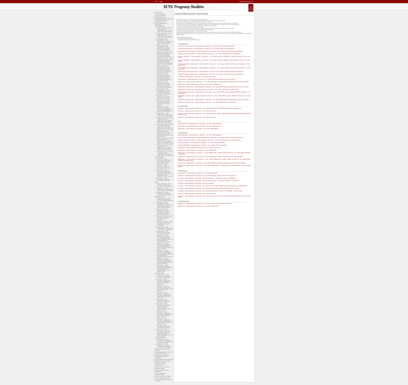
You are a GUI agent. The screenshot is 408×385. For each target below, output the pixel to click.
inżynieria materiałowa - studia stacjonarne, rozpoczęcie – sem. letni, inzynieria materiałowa (164, 217)
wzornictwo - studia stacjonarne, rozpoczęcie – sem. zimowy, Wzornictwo (164, 167)
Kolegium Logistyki (160, 368)
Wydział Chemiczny (160, 21)
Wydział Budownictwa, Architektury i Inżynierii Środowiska (164, 352)
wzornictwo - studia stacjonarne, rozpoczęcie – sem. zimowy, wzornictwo (164, 179)
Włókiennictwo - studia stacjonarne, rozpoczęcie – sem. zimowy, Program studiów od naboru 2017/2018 (165, 341)
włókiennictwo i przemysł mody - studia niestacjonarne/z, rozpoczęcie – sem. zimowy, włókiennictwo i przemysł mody (165, 126)
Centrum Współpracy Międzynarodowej (160, 374)
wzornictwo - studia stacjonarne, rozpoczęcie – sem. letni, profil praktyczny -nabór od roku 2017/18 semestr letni (164, 281)
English (161, 1)
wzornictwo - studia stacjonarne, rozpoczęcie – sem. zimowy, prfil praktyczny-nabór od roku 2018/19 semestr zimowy (165, 314)
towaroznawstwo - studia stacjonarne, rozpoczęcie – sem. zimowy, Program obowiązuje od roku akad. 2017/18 (164, 102)
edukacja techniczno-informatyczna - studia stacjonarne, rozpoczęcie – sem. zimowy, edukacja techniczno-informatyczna (164, 48)
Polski (156, 1)
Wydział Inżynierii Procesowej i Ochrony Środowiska (163, 361)
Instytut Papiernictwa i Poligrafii (163, 376)
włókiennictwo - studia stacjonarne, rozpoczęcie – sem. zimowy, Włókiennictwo (164, 193)
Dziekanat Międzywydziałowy (162, 378)
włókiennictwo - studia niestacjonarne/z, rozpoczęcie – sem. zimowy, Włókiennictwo (165, 189)
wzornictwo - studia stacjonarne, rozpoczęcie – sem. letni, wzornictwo (164, 301)
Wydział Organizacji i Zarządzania (164, 359)
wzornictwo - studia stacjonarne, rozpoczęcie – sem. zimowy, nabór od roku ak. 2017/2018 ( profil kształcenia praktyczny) (164, 161)
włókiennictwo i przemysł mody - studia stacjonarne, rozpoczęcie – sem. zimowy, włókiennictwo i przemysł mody (165, 153)
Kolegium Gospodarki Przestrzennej (160, 364)
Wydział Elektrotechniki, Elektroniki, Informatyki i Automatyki (164, 19)
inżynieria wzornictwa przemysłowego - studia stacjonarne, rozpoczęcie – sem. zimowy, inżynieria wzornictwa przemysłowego (164, 84)
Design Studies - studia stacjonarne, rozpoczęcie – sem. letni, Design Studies (164, 276)
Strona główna (158, 12)
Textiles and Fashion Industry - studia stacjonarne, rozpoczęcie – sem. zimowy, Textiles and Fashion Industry (165, 29)
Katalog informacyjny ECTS (246, 1)
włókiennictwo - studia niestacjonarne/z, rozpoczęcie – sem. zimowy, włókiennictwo (164, 115)
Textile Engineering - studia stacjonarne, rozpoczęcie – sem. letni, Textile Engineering (164, 185)
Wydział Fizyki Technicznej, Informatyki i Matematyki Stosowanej (162, 356)
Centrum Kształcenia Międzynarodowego (160, 14)
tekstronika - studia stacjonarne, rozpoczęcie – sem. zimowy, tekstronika (164, 97)
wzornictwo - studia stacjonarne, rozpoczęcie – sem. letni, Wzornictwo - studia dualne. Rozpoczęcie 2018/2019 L (165, 288)
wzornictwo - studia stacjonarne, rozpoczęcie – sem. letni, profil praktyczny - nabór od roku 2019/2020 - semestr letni (164, 295)
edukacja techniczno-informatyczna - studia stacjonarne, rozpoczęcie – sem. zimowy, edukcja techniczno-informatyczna (164, 211)
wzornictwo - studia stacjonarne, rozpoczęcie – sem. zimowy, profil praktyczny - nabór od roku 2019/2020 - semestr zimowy (165, 321)
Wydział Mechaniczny (160, 17)
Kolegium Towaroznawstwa (162, 366)
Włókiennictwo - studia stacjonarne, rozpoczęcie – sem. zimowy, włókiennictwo (164, 346)
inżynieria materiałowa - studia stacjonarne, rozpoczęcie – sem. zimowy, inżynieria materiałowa (164, 223)
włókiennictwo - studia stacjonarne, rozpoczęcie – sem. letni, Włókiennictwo (164, 232)
